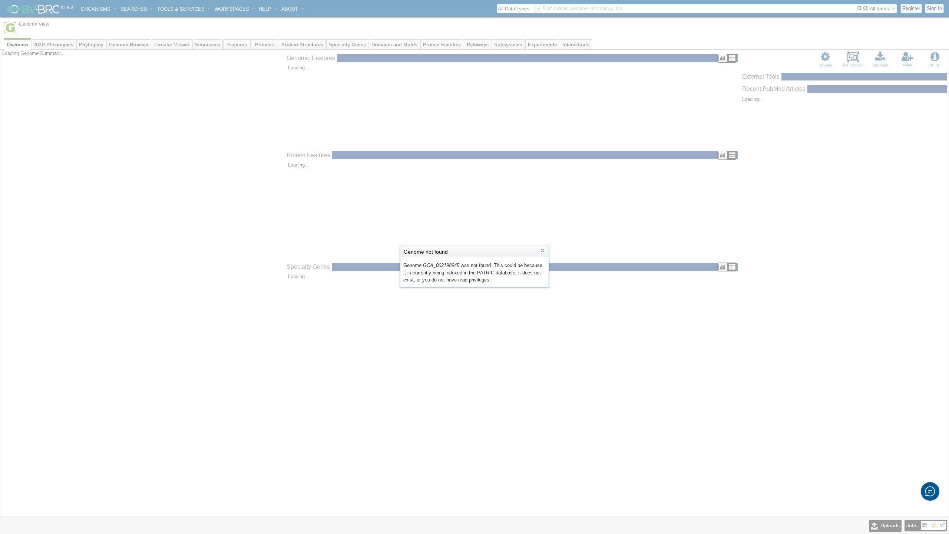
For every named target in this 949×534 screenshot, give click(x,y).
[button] (930, 491)
